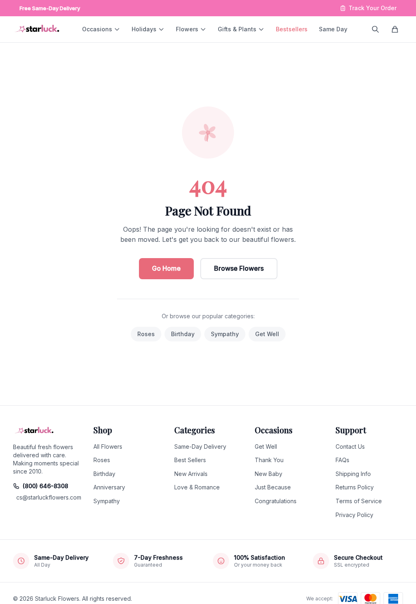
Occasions (97, 29)
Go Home (166, 268)
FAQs (342, 459)
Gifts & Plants (237, 29)
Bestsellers (292, 29)
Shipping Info (353, 473)
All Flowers (107, 446)
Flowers (187, 29)
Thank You (269, 459)
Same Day (333, 29)
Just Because (273, 487)
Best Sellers (190, 459)
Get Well (267, 333)
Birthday (183, 333)
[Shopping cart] (395, 29)
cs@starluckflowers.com (48, 497)
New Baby (268, 473)
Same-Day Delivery (200, 446)
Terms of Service (359, 501)
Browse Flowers (239, 268)
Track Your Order (372, 7)
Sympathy (225, 333)
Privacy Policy (354, 514)
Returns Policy (355, 487)
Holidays (144, 29)
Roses (146, 333)
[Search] (375, 29)
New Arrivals (191, 473)
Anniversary (109, 487)
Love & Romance (197, 487)
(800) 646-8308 (45, 485)
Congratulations (276, 501)
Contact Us (350, 446)
